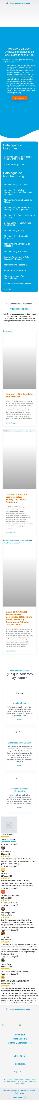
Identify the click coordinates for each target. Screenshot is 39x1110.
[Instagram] (23, 33)
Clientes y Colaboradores (20, 1043)
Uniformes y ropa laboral (15, 164)
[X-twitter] (19, 33)
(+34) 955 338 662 (20, 1064)
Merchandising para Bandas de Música (18, 201)
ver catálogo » (11, 423)
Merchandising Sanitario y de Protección (17, 245)
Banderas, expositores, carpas (17, 284)
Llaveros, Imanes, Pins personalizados (14, 277)
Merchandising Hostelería (15, 265)
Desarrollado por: (18, 1097)
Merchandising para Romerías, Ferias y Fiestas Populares (18, 208)
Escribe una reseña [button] (8, 842)
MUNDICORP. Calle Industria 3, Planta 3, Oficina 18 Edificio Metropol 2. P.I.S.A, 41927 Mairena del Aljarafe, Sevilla (20, 1081)
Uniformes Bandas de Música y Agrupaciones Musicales (18, 158)
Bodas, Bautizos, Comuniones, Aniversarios (17, 224)
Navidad (7, 289)
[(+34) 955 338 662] (19, 1060)
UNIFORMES (20, 1035)
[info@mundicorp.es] (19, 1068)
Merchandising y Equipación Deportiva (16, 237)
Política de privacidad (11, 1090)
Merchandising (19, 1039)
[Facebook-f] (15, 33)
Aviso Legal (19, 1093)
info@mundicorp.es (19, 1072)
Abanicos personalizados (15, 270)
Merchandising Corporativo (16, 185)
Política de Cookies (28, 1090)
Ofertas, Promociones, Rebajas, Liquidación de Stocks (18, 258)
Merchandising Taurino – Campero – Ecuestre (19, 216)
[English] (33, 32)
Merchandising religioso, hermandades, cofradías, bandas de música (19, 192)
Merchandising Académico (15, 251)
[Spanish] (33, 35)
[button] (2, 33)
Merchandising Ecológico (15, 230)
